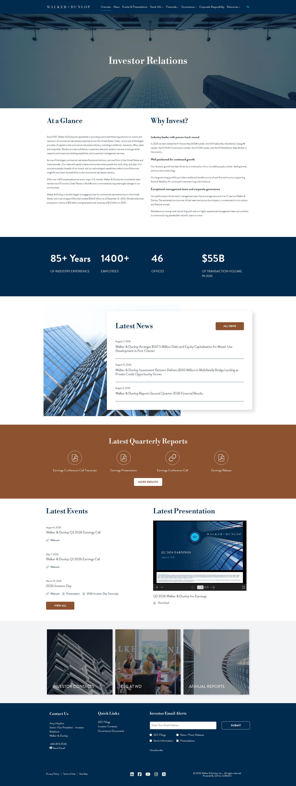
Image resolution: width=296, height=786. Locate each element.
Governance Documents (115, 731)
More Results (148, 482)
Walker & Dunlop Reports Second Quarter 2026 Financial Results (159, 393)
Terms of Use (69, 774)
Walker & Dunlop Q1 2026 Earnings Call (73, 559)
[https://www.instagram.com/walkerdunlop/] (156, 775)
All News (229, 326)
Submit (236, 725)
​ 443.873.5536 (58, 744)
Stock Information (163, 741)
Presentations (187, 741)
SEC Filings (108, 722)
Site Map (83, 774)
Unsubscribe (156, 750)
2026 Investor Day (58, 585)
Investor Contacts (111, 726)
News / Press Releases (192, 735)
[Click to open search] (247, 7)
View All (60, 606)
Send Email (58, 748)
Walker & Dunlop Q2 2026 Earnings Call (73, 532)
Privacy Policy (52, 774)
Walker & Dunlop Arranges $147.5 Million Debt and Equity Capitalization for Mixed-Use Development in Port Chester (173, 349)
